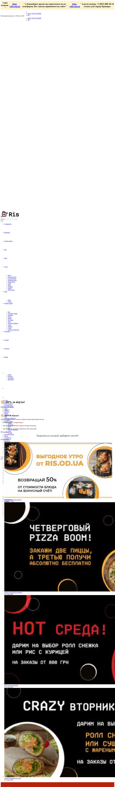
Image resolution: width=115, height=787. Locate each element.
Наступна (11, 407)
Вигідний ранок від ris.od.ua (13, 500)
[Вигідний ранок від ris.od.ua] (58, 498)
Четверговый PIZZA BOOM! (13, 592)
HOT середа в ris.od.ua (11, 685)
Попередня (4, 407)
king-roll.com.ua (15, 5)
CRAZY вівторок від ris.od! (12, 778)
